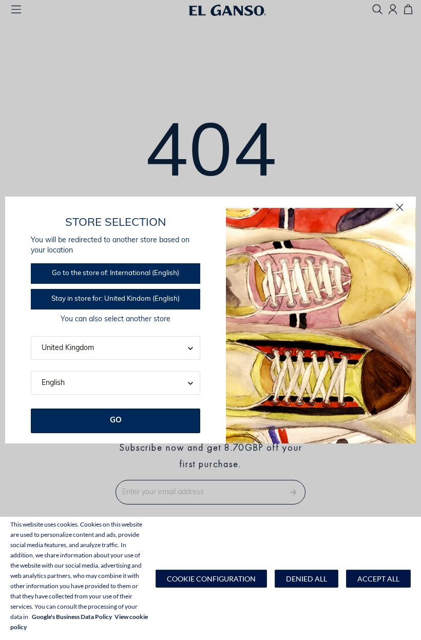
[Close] (400, 208)
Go (116, 420)
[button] (211, 579)
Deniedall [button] (306, 578)
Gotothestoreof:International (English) (115, 273)
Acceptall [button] (378, 578)
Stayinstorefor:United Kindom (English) (115, 299)
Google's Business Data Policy (72, 616)
